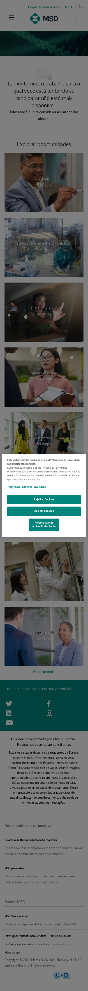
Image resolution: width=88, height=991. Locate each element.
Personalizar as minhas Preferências (44, 524)
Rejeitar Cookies (44, 499)
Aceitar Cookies (44, 511)
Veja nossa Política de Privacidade (27, 487)
